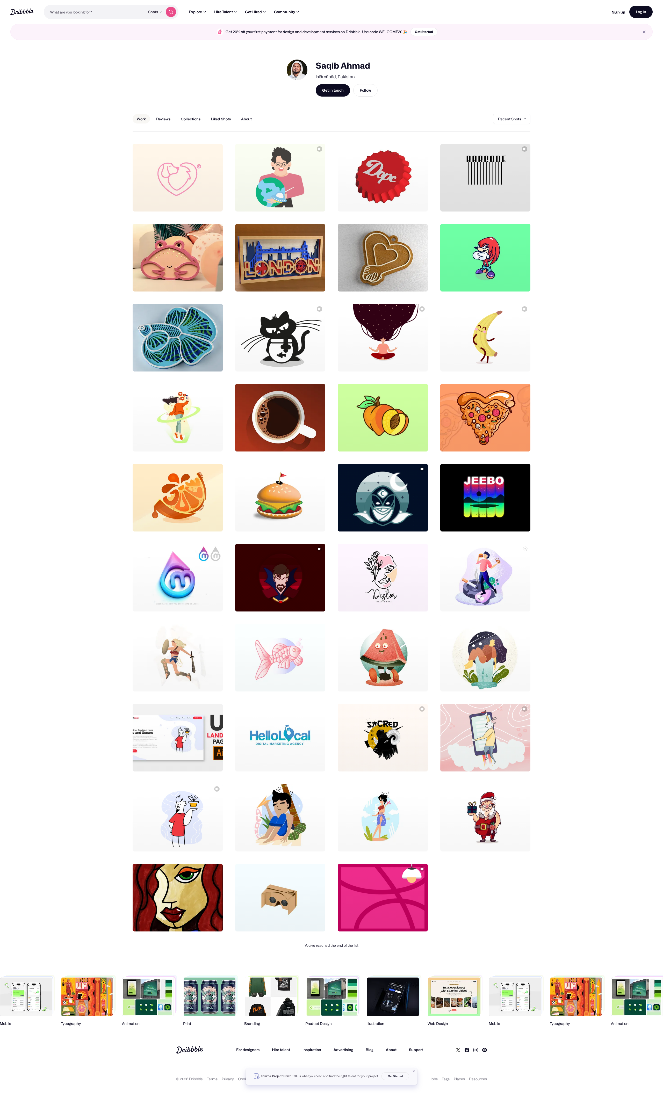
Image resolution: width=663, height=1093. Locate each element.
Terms (212, 1079)
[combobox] (94, 12)
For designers (248, 1049)
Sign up (618, 12)
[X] (458, 1049)
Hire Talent (223, 12)
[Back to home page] (21, 12)
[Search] (171, 12)
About (391, 1049)
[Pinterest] (484, 1049)
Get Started (424, 32)
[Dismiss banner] (413, 1071)
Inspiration (311, 1049)
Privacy (228, 1079)
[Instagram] (475, 1049)
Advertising (343, 1049)
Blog (369, 1049)
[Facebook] (467, 1049)
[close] (644, 32)
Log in (641, 12)
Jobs (434, 1079)
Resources (478, 1079)
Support (416, 1049)
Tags (446, 1079)
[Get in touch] (192, 202)
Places (459, 1079)
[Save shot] (202, 202)
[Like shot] (213, 202)
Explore (195, 12)
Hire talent (281, 1049)
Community (284, 12)
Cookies (245, 1079)
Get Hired (253, 12)
